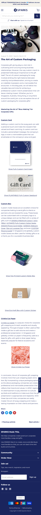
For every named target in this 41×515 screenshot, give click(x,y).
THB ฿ (19, 498)
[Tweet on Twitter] (6, 412)
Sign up (33, 477)
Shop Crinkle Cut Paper (20, 367)
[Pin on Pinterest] (14, 412)
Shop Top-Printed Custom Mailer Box (20, 276)
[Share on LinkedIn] (10, 412)
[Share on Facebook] (2, 412)
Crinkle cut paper (8, 323)
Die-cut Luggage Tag (14, 228)
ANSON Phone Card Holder (11, 226)
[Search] (37, 16)
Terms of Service (14, 508)
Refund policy (27, 508)
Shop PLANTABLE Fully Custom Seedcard (20, 195)
